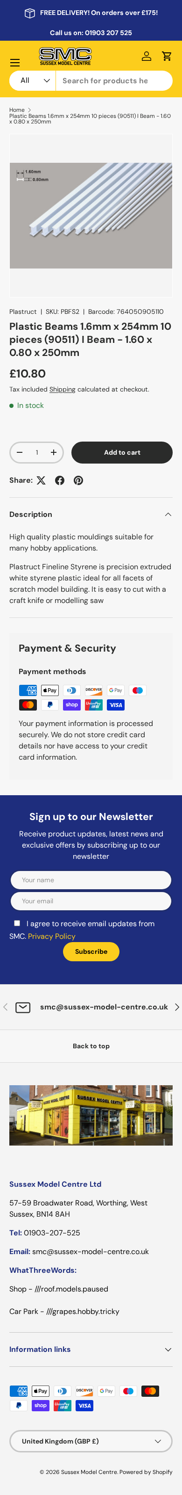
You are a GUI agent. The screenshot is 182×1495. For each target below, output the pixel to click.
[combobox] (91, 81)
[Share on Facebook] (59, 480)
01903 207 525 (108, 33)
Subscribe (91, 951)
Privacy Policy (52, 936)
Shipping (62, 389)
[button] (167, 56)
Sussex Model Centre (89, 1472)
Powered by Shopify (146, 1472)
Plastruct (23, 311)
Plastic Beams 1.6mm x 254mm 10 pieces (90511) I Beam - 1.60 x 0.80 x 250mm (90, 118)
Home (17, 110)
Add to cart (122, 452)
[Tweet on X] (41, 480)
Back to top (91, 1046)
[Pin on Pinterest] (78, 480)
